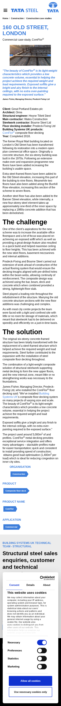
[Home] (24, 10)
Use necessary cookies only (30, 691)
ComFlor (9, 132)
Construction (17, 18)
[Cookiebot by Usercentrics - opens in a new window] (41, 578)
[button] (11, 55)
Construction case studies (39, 18)
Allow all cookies (30, 680)
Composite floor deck (15, 491)
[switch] (42, 650)
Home (5, 18)
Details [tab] (30, 584)
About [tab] (46, 584)
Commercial (11, 527)
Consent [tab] (14, 584)
